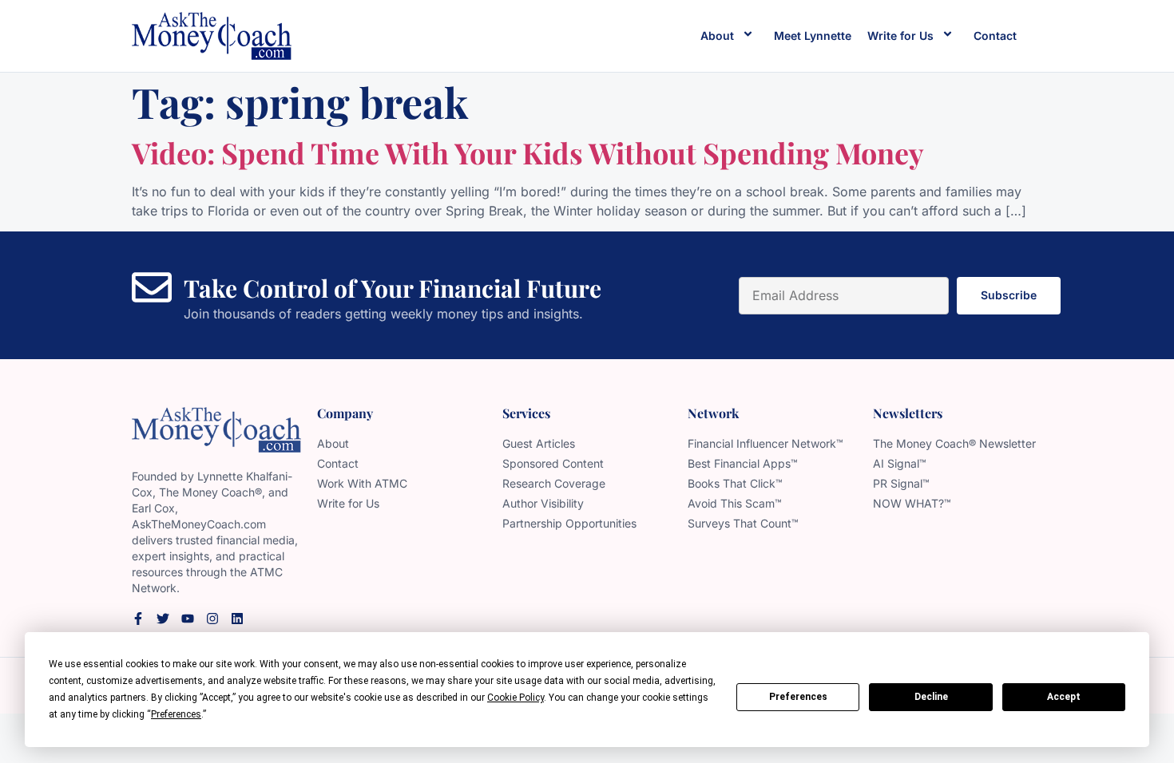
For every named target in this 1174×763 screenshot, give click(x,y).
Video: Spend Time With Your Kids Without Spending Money (528, 152)
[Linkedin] (237, 618)
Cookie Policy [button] (515, 697)
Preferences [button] (176, 714)
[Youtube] (187, 618)
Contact (995, 35)
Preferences (798, 696)
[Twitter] (163, 618)
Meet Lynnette (812, 35)
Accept (1064, 696)
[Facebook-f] (138, 618)
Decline (931, 696)
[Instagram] (212, 618)
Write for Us (900, 35)
